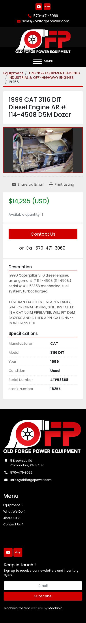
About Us (10, 518)
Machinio (55, 608)
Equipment (11, 505)
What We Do (13, 511)
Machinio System (17, 608)
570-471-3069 (45, 15)
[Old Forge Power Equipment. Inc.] (42, 436)
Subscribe (43, 596)
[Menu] (37, 61)
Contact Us (43, 234)
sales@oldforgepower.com (45, 21)
